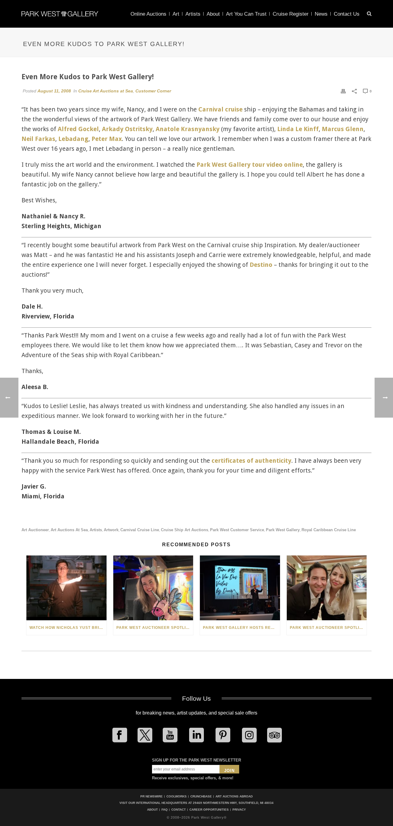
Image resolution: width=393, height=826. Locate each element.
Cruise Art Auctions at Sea (105, 90)
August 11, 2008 (54, 90)
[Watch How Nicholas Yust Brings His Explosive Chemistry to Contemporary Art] (66, 587)
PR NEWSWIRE (151, 796)
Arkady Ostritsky (127, 129)
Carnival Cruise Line (139, 530)
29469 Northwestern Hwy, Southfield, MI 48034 (233, 803)
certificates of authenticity (251, 460)
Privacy (239, 809)
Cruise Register (291, 14)
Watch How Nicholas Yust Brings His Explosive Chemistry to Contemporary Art (68, 627)
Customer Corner (153, 90)
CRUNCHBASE (201, 796)
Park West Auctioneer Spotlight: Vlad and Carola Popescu (328, 627)
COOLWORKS (176, 796)
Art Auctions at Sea (69, 530)
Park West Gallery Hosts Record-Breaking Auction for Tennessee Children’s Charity (241, 627)
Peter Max (106, 138)
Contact (178, 809)
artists (96, 530)
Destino (261, 264)
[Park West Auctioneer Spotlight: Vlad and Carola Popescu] (327, 587)
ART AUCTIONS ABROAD (234, 796)
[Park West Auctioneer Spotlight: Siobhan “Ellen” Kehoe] (153, 587)
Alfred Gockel (78, 129)
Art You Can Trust (246, 14)
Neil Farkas (38, 138)
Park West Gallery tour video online (249, 164)
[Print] (343, 91)
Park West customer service (237, 530)
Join (229, 770)
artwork (111, 530)
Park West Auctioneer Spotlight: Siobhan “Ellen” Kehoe (154, 627)
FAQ (164, 809)
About (213, 14)
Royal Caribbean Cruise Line (329, 530)
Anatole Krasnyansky (188, 129)
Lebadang (73, 138)
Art (176, 14)
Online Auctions (148, 14)
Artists (192, 14)
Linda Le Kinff (298, 129)
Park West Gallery (283, 530)
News (321, 14)
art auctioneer (35, 530)
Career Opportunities (209, 809)
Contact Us (347, 14)
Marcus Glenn (343, 129)
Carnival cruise (220, 109)
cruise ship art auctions (184, 530)
